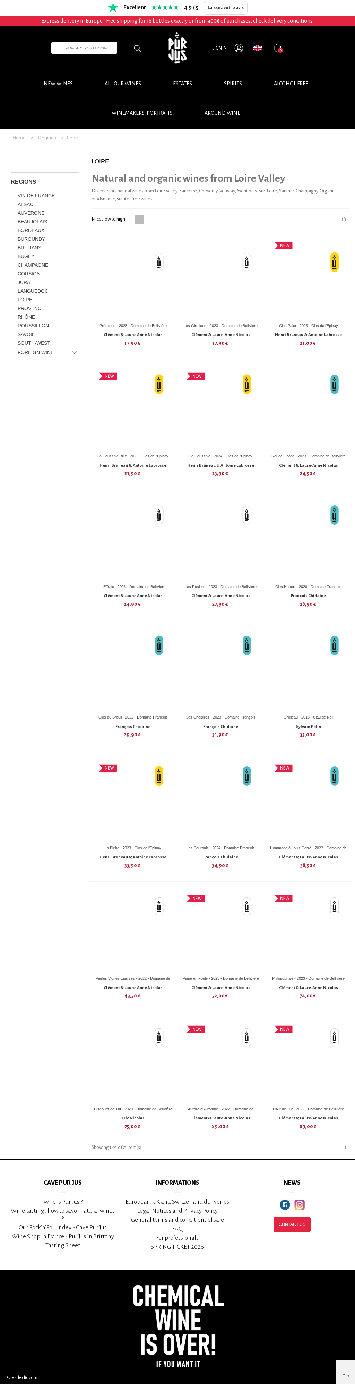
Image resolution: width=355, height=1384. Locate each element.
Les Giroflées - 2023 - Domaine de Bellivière (221, 326)
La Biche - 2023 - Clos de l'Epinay (133, 848)
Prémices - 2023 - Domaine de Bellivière (133, 326)
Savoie (26, 334)
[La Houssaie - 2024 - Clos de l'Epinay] (221, 409)
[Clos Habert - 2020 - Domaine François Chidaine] (308, 539)
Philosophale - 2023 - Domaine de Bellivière (308, 978)
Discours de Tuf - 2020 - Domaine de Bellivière (133, 1109)
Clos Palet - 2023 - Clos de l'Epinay (308, 326)
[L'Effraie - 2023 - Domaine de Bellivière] (133, 539)
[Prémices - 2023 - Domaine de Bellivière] (133, 278)
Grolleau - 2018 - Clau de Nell (308, 717)
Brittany (29, 247)
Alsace (27, 204)
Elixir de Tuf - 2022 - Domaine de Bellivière (308, 1109)
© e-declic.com (22, 1377)
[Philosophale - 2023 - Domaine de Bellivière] (308, 931)
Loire (25, 299)
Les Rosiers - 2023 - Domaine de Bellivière (221, 587)
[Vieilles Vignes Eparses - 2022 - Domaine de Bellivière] (133, 931)
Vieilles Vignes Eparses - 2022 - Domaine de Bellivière (133, 981)
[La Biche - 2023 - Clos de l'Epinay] (133, 800)
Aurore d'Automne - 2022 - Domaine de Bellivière (220, 1111)
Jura (24, 282)
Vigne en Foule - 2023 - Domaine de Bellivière (221, 978)
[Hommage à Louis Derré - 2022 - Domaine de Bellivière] (308, 800)
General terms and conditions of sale (177, 1220)
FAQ (177, 1229)
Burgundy (31, 239)
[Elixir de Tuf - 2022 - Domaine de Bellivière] (308, 1062)
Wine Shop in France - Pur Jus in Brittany (63, 1236)
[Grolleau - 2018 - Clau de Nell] (308, 670)
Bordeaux (31, 230)
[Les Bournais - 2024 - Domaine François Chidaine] (221, 800)
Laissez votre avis (226, 7)
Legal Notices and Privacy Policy (177, 1210)
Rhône (26, 317)
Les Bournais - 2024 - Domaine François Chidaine (221, 850)
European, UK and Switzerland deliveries (177, 1201)
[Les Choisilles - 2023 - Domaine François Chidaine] (221, 670)
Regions (23, 182)
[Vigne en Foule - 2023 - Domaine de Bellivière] (221, 931)
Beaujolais (32, 221)
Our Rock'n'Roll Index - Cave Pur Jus (63, 1227)
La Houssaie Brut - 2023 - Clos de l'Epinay (132, 456)
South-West (34, 343)
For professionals (177, 1238)
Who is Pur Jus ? (63, 1201)
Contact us (292, 1224)
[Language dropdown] (257, 47)
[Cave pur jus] (177, 48)
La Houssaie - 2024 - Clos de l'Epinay (220, 456)
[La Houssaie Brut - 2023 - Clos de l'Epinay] (133, 409)
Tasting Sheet (62, 1245)
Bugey (26, 256)
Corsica (29, 273)
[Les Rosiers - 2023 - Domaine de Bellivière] (221, 539)
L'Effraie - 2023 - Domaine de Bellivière (133, 587)
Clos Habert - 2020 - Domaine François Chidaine (308, 589)
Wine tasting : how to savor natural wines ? (63, 1214)
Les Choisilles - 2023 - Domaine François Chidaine (221, 719)
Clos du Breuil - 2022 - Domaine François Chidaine (133, 719)
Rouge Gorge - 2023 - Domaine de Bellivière (308, 456)
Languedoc (33, 291)
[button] (222, 113)
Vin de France (36, 195)
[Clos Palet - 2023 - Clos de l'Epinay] (308, 278)
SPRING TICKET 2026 (177, 1247)
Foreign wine (36, 352)
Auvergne (31, 213)
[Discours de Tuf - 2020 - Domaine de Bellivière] (133, 1062)
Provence (31, 308)
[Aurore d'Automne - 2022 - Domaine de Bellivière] (221, 1062)
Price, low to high (109, 219)
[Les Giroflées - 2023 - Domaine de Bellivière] (221, 278)
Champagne (33, 265)
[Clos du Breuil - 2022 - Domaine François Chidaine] (133, 670)
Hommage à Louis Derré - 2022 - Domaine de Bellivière (308, 850)
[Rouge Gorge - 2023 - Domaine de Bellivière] (308, 409)
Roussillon (33, 325)
